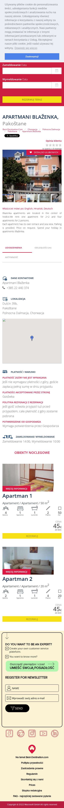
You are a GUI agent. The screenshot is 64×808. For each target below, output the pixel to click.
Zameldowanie (14, 65)
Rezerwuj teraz (32, 99)
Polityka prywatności (32, 762)
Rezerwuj (32, 536)
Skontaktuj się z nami (32, 779)
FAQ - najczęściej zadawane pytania (32, 796)
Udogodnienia (13, 247)
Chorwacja (32, 129)
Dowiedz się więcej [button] (26, 48)
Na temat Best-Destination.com (32, 757)
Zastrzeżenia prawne (32, 768)
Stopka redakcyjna (32, 790)
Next (57, 174)
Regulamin (32, 773)
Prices (32, 785)
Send (19, 708)
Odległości (43, 247)
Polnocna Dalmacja (51, 129)
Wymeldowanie (15, 79)
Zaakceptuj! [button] (32, 56)
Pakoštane (12, 131)
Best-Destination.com (13, 129)
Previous (6, 174)
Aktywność (11, 257)
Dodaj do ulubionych (45, 152)
